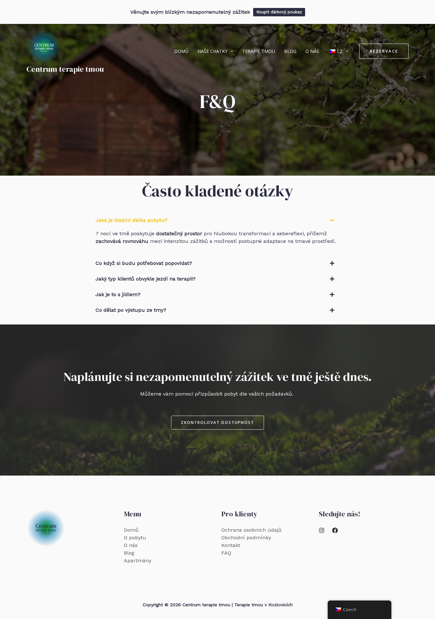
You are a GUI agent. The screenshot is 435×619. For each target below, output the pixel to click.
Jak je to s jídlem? (118, 294)
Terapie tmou (258, 51)
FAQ (226, 553)
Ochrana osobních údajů (251, 530)
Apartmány (137, 560)
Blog (290, 51)
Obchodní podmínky (246, 538)
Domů (181, 51)
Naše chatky (212, 51)
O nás (312, 51)
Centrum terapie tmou (65, 69)
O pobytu (135, 538)
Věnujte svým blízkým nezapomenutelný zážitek (190, 12)
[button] (230, 51)
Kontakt (230, 545)
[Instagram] (321, 530)
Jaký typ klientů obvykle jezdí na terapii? (146, 279)
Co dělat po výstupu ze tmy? (131, 310)
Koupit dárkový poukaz (279, 12)
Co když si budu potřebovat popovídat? (144, 263)
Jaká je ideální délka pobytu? (132, 220)
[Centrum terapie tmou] (43, 47)
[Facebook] (335, 530)
